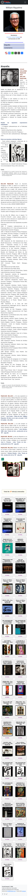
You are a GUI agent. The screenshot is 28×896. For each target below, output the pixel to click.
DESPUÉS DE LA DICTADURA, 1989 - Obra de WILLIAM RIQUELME (20, 784)
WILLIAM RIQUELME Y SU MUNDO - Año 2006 (7, 764)
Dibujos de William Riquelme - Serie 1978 (20, 581)
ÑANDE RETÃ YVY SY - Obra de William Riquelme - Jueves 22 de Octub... (7, 540)
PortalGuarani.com (11, 891)
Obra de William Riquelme (7, 865)
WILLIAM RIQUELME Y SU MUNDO (7, 783)
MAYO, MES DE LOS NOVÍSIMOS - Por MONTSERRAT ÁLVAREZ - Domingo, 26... (20, 500)
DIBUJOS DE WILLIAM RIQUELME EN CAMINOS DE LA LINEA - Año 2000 (7, 804)
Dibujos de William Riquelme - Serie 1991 (7, 825)
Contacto (24, 891)
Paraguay (17, 37)
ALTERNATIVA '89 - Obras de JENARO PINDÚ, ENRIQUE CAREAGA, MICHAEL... (7, 662)
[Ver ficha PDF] (5, 54)
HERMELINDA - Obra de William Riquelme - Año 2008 (7, 683)
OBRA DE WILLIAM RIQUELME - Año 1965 (20, 723)
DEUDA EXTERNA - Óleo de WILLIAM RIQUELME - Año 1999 (20, 804)
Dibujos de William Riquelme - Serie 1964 (7, 581)
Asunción (9, 37)
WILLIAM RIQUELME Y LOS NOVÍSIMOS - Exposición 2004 (7, 622)
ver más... (7, 514)
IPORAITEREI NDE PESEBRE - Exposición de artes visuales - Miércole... (21, 520)
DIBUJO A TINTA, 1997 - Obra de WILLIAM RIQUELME (7, 845)
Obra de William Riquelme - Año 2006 (21, 743)
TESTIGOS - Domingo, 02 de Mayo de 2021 (7, 500)
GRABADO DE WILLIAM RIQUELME (20, 824)
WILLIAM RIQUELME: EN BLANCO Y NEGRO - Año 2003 (20, 561)
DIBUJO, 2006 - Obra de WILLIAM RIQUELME (7, 601)
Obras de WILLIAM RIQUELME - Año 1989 (7, 703)
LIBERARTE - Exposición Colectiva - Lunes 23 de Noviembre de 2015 (21, 540)
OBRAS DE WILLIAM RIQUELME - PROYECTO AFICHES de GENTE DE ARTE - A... (7, 561)
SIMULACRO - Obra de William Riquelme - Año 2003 (20, 703)
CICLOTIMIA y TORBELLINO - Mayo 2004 (7, 642)
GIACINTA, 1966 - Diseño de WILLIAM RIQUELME (7, 743)
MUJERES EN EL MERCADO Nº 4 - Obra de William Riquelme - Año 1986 (8, 723)
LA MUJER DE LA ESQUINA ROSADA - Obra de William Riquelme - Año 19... (20, 642)
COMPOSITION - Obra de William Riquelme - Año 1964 (21, 662)
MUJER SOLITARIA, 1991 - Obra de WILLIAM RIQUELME (20, 845)
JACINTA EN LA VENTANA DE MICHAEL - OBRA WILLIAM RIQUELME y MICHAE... (20, 683)
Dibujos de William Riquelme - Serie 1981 (20, 601)
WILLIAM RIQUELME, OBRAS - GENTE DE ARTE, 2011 (20, 622)
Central (13, 37)
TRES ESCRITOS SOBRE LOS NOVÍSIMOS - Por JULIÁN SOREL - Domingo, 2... (7, 520)
